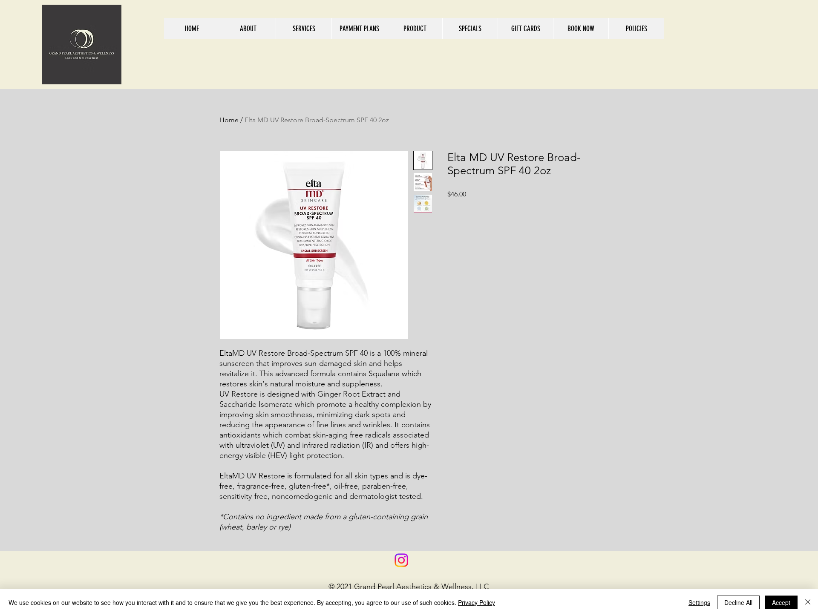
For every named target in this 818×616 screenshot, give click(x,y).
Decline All (738, 602)
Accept (781, 602)
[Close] (808, 602)
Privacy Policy (476, 602)
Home (229, 120)
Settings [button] (699, 602)
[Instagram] (401, 560)
